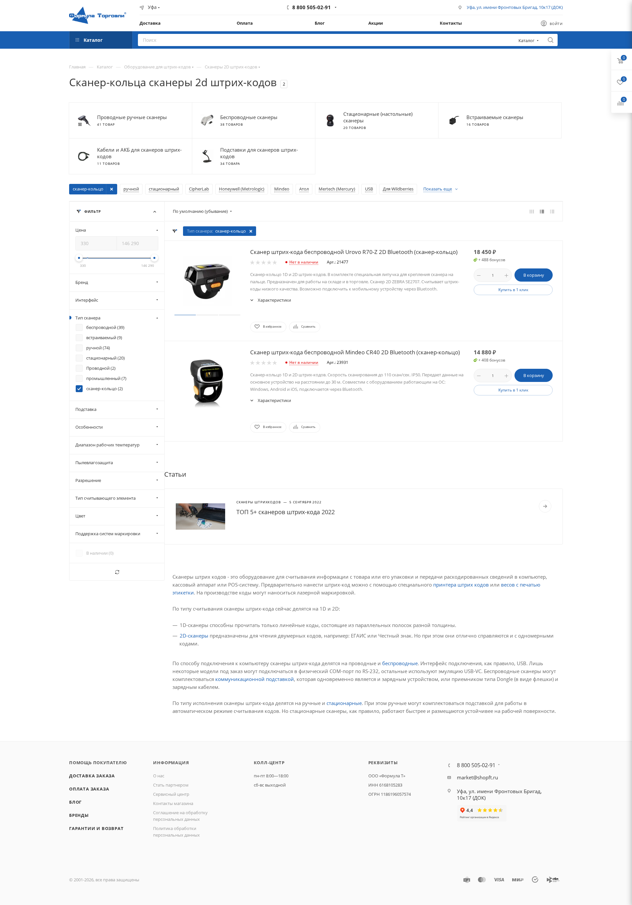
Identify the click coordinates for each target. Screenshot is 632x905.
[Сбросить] (116, 572)
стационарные (344, 703)
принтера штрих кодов (461, 584)
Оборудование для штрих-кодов (157, 67)
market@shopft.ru (477, 777)
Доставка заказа (92, 776)
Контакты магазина (173, 803)
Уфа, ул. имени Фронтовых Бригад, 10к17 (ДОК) (515, 7)
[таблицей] (552, 211)
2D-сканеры (194, 635)
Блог (75, 802)
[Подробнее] (545, 506)
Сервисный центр (171, 794)
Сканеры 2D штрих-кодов (231, 67)
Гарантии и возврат (96, 828)
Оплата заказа (89, 789)
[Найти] (550, 40)
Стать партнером (171, 785)
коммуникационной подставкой (254, 679)
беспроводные (400, 663)
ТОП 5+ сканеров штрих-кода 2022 (285, 512)
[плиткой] (531, 211)
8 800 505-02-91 (311, 7)
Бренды (79, 815)
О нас (158, 776)
